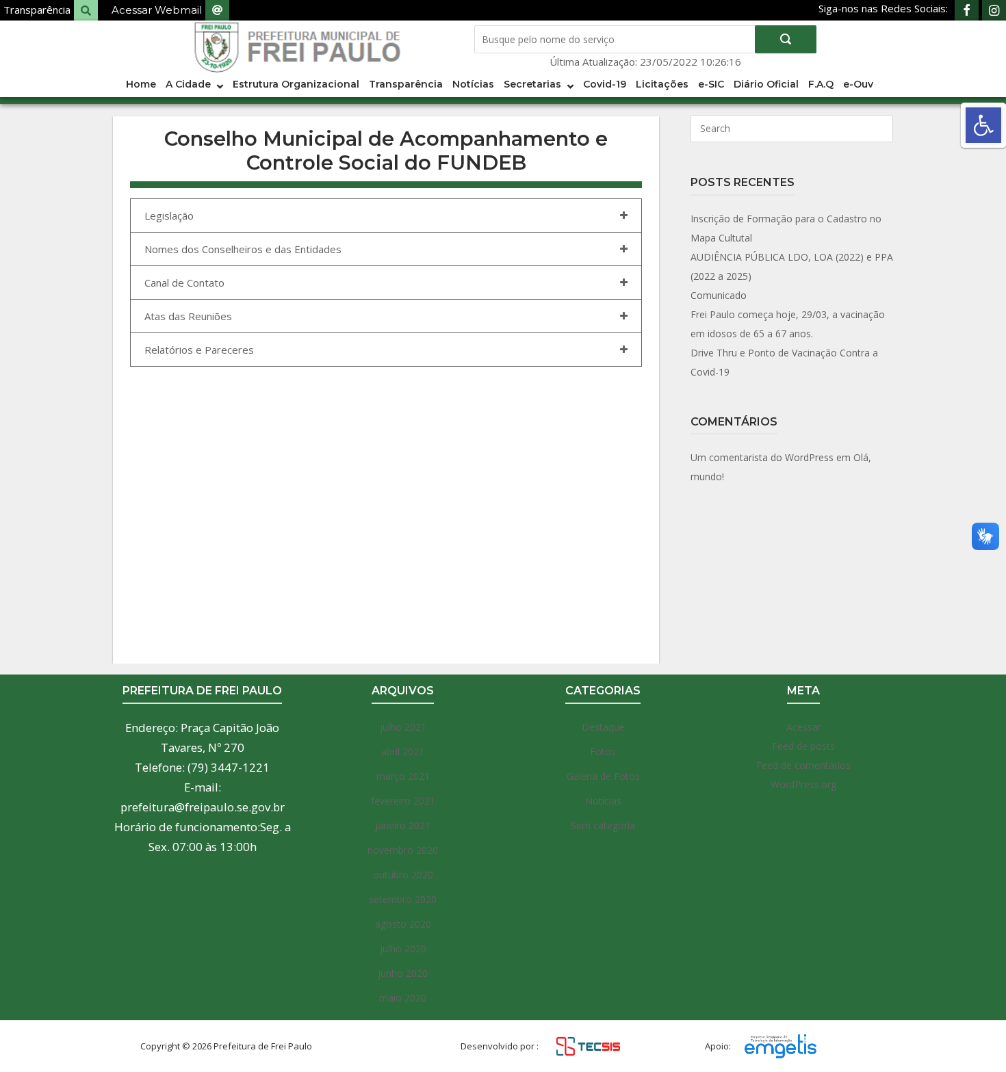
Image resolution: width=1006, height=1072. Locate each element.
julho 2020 (403, 948)
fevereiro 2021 (403, 800)
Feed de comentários (803, 765)
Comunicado (719, 295)
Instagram (994, 10)
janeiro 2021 (402, 825)
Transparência (36, 9)
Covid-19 (604, 84)
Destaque (603, 726)
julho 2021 (403, 726)
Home (141, 84)
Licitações (662, 84)
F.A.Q (821, 84)
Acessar (803, 726)
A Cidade (188, 84)
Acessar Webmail (157, 9)
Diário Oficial (766, 84)
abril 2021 (402, 751)
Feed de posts (803, 746)
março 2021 (403, 776)
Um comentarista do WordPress (762, 457)
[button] (983, 125)
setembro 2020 (403, 899)
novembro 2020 (402, 850)
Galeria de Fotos (603, 776)
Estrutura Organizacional (296, 84)
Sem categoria (603, 825)
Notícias (473, 84)
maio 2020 (402, 997)
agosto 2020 (403, 923)
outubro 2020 (403, 874)
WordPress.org (803, 784)
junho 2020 (403, 973)
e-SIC (711, 84)
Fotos (603, 751)
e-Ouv (858, 84)
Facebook (967, 10)
